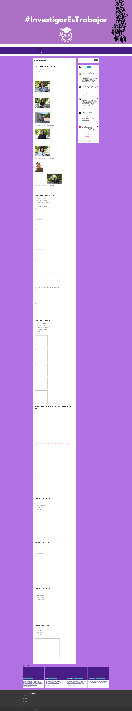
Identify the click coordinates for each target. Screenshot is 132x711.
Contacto (60, 52)
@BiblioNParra (93, 131)
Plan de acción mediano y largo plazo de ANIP (40, 52)
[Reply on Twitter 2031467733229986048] (82, 138)
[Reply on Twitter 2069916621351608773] (82, 83)
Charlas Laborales (27, 52)
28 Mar (94, 112)
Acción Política (48, 678)
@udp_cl (85, 126)
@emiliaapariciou (91, 118)
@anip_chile (88, 86)
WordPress (52, 709)
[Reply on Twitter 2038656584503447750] (82, 96)
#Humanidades (86, 136)
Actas (24, 697)
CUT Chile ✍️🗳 (84, 73)
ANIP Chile (84, 86)
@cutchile (90, 73)
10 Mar (88, 126)
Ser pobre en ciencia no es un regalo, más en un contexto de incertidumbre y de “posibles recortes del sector (54, 682)
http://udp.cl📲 (86, 134)
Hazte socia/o (53, 52)
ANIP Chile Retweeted (88, 72)
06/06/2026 (47, 685)
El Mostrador (84, 112)
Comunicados (26, 678)
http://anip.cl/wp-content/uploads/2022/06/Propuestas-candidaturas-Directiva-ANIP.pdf (56, 443)
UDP (82, 126)
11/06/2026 (25, 686)
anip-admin (30, 686)
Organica (24, 704)
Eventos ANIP (76, 678)
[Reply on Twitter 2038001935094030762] (82, 122)
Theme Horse (39, 709)
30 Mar (92, 86)
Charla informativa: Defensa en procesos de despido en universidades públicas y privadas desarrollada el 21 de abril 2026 (76, 682)
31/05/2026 (69, 685)
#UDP (82, 136)
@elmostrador (90, 112)
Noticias (31, 678)
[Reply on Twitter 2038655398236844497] (82, 108)
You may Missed (27, 665)
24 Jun (94, 73)
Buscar (96, 59)
